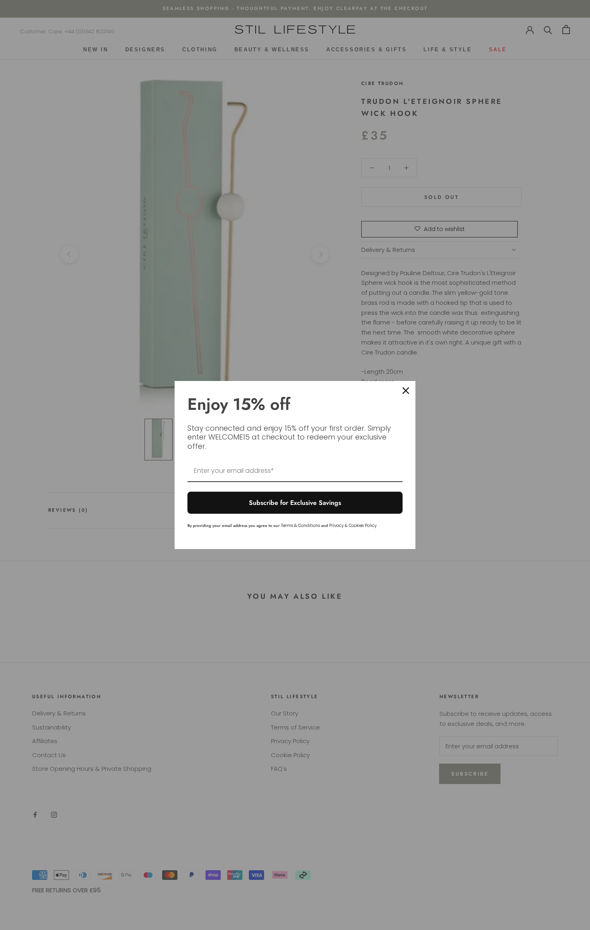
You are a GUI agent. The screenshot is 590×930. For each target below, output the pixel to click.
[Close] (405, 390)
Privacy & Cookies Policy (352, 526)
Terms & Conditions (300, 526)
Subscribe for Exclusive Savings (295, 502)
